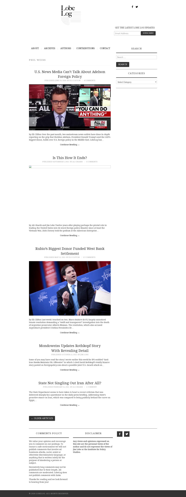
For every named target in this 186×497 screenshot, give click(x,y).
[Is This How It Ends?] (70, 193)
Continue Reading (70, 144)
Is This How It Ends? (70, 158)
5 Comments (91, 162)
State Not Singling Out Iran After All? (69, 383)
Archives (49, 48)
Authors (65, 48)
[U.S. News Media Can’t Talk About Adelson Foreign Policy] (70, 107)
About (35, 48)
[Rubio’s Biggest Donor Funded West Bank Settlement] (70, 288)
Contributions (85, 48)
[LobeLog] (71, 15)
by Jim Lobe (83, 355)
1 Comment (91, 387)
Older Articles (42, 418)
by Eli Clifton (73, 80)
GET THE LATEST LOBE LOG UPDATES (135, 27)
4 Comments (89, 80)
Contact (105, 48)
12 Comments (89, 257)
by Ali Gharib (76, 162)
